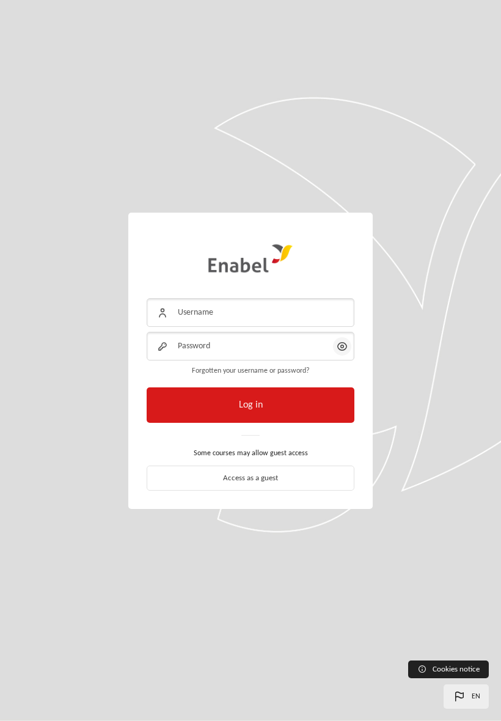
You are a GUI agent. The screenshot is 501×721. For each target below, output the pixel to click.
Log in (251, 405)
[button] (466, 696)
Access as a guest (250, 478)
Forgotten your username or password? (251, 371)
